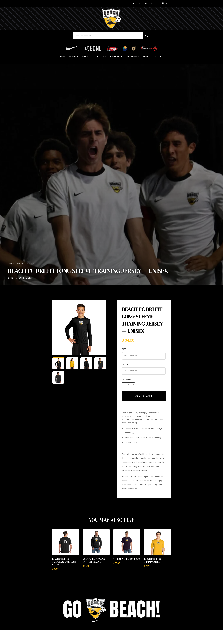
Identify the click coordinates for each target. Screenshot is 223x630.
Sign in (133, 3)
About (146, 56)
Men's (85, 56)
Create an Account (149, 3)
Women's (73, 56)
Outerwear (116, 56)
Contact (157, 56)
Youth (95, 56)
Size (124, 349)
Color (125, 364)
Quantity (126, 379)
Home (62, 56)
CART (166, 3)
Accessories (132, 56)
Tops (104, 56)
